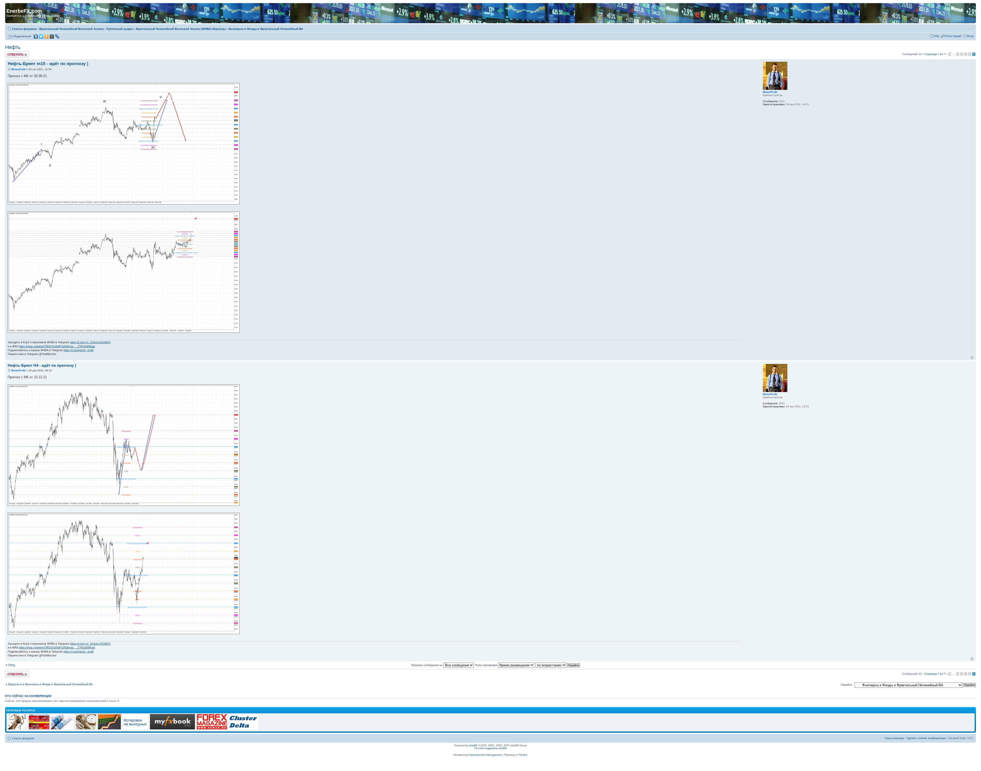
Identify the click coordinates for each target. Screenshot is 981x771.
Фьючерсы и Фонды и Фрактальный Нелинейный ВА (265, 28)
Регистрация (953, 36)
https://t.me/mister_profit (79, 350)
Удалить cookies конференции (925, 738)
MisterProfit (18, 69)
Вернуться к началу (972, 357)
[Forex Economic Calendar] (172, 728)
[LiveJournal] (57, 36)
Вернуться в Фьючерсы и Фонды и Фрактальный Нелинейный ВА (50, 684)
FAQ (936, 36)
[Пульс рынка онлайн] (39, 728)
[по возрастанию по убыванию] (557, 665)
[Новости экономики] (62, 728)
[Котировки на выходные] (135, 728)
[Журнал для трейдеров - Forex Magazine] (211, 728)
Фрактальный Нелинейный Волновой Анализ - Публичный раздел (86, 28)
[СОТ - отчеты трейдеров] (109, 728)
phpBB (473, 745)
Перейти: (846, 684)
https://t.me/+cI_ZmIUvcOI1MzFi (90, 342)
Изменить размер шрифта (969, 28)
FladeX (523, 754)
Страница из (934, 54)
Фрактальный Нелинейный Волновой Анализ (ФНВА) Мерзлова (181, 28)
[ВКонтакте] (36, 36)
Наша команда (894, 738)
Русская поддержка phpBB (490, 748)
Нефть (12, 47)
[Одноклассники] (46, 36)
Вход (970, 36)
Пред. (12, 664)
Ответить (11, 52)
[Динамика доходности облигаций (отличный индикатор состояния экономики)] (85, 728)
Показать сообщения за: (427, 665)
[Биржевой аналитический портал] (244, 728)
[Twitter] (41, 36)
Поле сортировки (486, 665)
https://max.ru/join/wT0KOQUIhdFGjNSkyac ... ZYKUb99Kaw (57, 346)
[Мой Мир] (52, 36)
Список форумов (24, 28)
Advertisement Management (485, 754)
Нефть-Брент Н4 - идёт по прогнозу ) (42, 365)
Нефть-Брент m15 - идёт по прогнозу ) (48, 63)
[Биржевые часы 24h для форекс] (17, 728)
